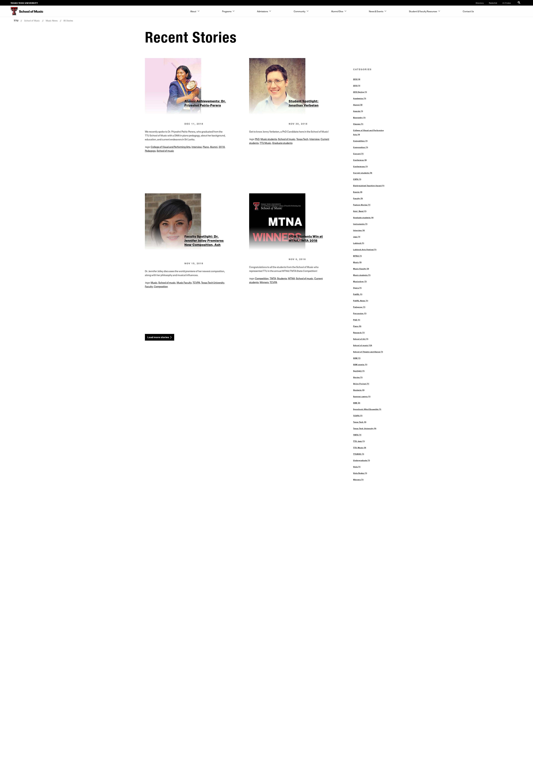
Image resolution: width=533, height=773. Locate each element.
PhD (257, 139)
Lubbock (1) (358, 243)
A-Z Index (507, 3)
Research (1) (359, 332)
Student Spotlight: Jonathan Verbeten (304, 102)
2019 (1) (356, 85)
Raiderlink (493, 3)
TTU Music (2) (359, 447)
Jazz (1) (356, 237)
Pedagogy (150, 150)
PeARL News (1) (360, 300)
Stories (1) (358, 377)
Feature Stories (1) (361, 205)
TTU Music (265, 142)
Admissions (262, 11)
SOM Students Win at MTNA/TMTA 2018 (306, 238)
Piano (206, 146)
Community (299, 11)
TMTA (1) (357, 435)
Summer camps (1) (361, 396)
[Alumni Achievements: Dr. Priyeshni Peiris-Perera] (197, 86)
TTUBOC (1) (358, 454)
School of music (165, 150)
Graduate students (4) (363, 217)
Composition (161, 286)
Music (154, 282)
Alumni (214, 146)
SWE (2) (356, 403)
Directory (480, 3)
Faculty (149, 286)
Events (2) (357, 192)
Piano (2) (357, 326)
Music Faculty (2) (361, 269)
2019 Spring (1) (360, 92)
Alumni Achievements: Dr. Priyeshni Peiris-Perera (205, 102)
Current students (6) (362, 173)
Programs (226, 11)
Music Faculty (184, 282)
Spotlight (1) (359, 371)
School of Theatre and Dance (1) (368, 352)
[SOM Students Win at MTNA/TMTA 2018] (301, 221)
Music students (269, 139)
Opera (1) (357, 288)
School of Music (32, 20)
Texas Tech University (24, 2)
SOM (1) (356, 358)
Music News (52, 20)
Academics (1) (359, 98)
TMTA (273, 278)
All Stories (68, 20)
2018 (222, 146)
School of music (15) (362, 345)
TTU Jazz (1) (359, 441)
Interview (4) (359, 230)
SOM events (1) (360, 364)
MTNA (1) (357, 256)
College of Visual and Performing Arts (170, 146)
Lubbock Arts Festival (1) (364, 249)
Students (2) (358, 390)
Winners (264, 282)
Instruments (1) (360, 224)
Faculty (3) (358, 198)
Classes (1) (358, 124)
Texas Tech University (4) (364, 428)
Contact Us (468, 11)
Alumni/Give (337, 11)
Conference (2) (360, 160)
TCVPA (196, 282)
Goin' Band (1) (359, 211)
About (193, 11)
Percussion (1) (359, 313)
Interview (197, 146)
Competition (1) (360, 141)
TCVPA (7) (357, 415)
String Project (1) (361, 384)
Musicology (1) (360, 281)
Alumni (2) (358, 105)
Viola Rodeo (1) (360, 473)
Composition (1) (360, 147)
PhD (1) (356, 320)
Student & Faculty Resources (423, 11)
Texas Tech (302, 139)
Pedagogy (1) (359, 307)
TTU (16, 20)
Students (282, 278)
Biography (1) (359, 117)
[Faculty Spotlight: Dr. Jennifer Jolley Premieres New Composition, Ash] (197, 221)
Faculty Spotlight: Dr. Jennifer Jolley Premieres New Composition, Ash (204, 240)
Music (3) (357, 262)
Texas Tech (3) (359, 422)
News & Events (376, 11)
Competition (262, 278)
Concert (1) (358, 154)
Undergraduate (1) (361, 460)
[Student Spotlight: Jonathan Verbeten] (301, 86)
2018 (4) (356, 79)
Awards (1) (358, 111)
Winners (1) (358, 479)
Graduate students (282, 142)
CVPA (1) (357, 179)
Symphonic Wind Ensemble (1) (367, 409)
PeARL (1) (357, 294)
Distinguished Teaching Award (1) (368, 185)
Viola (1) (356, 467)
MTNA (291, 278)
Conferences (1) (360, 166)
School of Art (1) (360, 339)
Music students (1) (361, 275)
